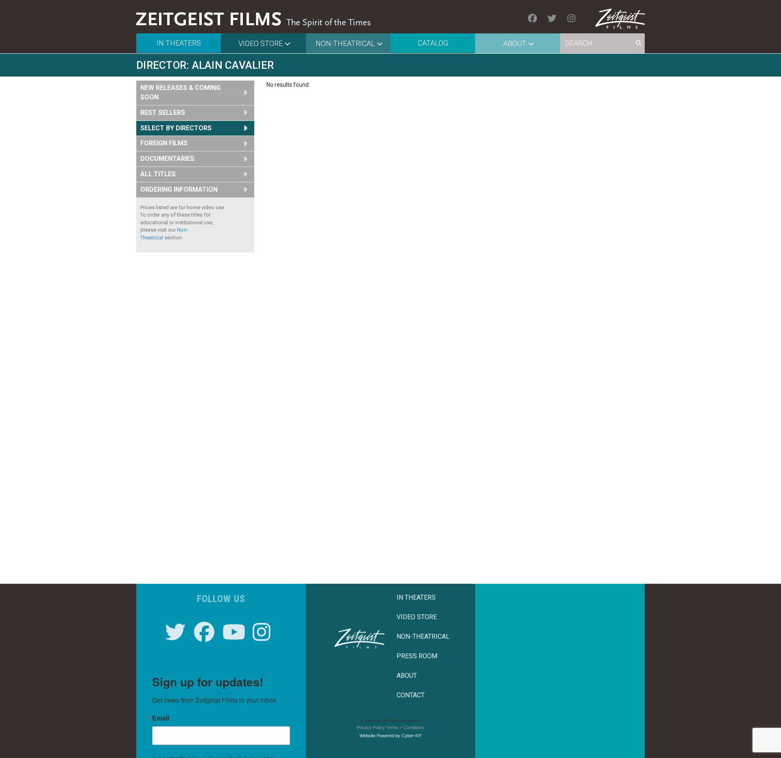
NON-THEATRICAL (423, 636)
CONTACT (411, 695)
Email (160, 718)
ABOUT (407, 675)
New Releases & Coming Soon (180, 92)
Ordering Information (179, 189)
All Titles (158, 174)
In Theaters (179, 43)
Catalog (433, 43)
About (514, 43)
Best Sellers (162, 112)
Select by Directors (176, 128)
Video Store (260, 43)
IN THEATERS (416, 597)
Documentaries (167, 158)
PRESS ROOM (417, 656)
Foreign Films (164, 143)
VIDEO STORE (417, 617)
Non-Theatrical (345, 43)
